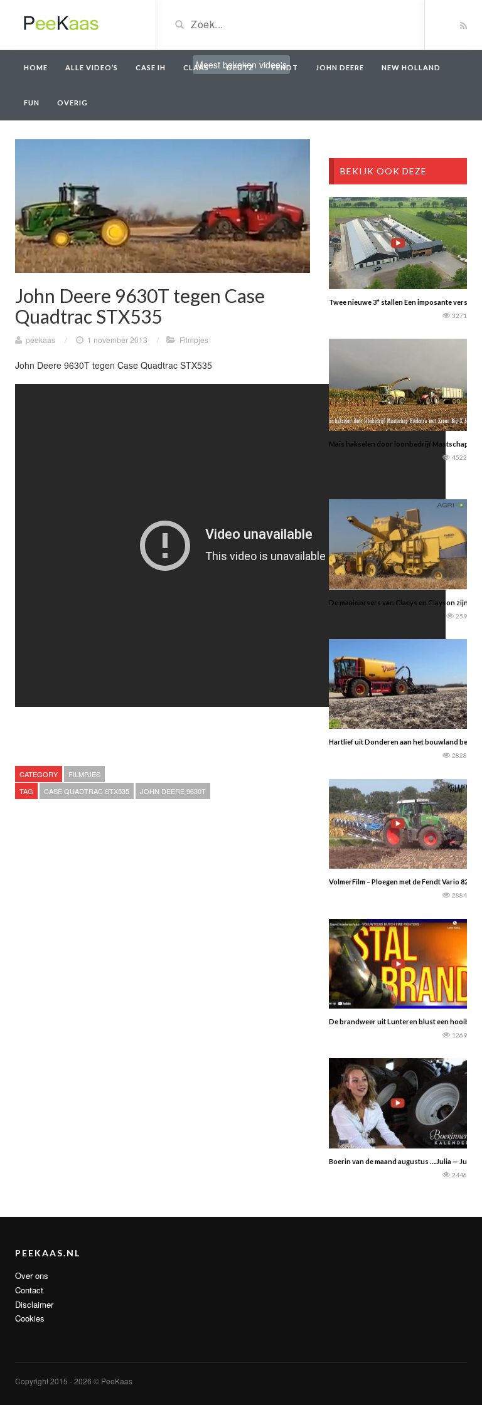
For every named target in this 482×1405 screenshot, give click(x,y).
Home (36, 67)
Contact (29, 1290)
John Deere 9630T (173, 791)
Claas (196, 67)
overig (72, 102)
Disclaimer (34, 1304)
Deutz (240, 67)
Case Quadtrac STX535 (86, 791)
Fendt (285, 67)
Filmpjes (193, 339)
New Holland (411, 67)
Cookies (30, 1318)
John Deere (340, 67)
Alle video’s (91, 67)
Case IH (151, 67)
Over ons (31, 1275)
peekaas (40, 339)
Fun (32, 102)
